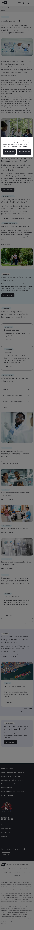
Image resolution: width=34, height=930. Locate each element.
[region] (17, 147)
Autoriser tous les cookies (24, 151)
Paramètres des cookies (9, 151)
